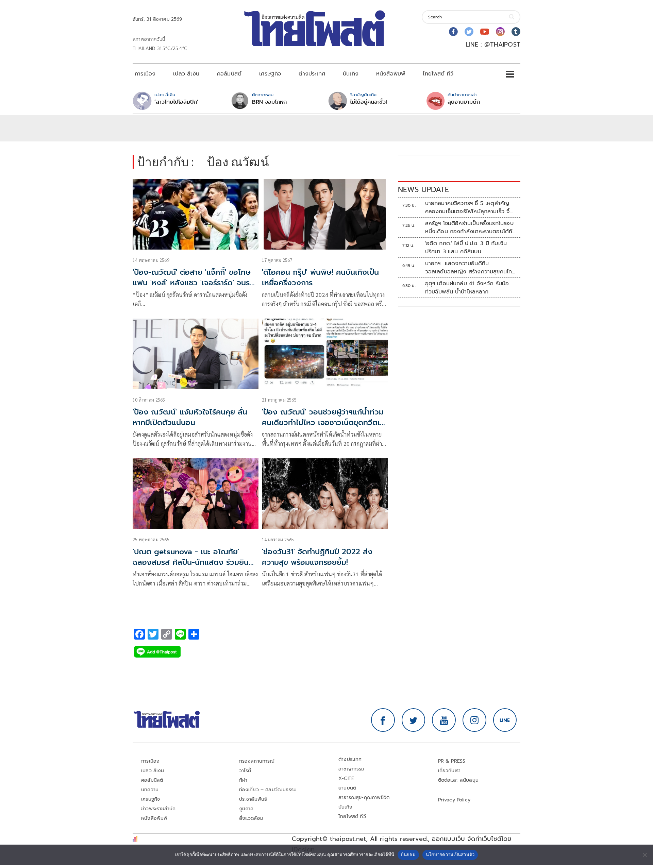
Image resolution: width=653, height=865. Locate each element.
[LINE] (505, 720)
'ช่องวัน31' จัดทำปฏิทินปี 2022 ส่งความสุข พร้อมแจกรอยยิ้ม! (317, 557)
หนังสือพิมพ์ (390, 74)
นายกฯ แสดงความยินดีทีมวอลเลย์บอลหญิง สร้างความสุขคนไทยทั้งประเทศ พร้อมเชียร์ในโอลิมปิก (470, 267)
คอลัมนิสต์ (229, 74)
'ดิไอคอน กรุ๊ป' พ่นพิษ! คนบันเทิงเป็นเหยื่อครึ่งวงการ (320, 277)
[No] (644, 854)
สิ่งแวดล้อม (251, 818)
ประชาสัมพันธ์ (253, 799)
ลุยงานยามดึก (464, 102)
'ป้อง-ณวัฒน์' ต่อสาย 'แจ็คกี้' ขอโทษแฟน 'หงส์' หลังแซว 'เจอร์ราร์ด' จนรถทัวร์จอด (193, 283)
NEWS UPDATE (423, 189)
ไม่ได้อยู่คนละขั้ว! (368, 102)
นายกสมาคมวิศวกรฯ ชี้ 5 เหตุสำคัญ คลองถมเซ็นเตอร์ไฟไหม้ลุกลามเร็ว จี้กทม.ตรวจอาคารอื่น (469, 207)
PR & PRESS (452, 761)
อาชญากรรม (351, 769)
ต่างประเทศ (312, 74)
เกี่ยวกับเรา (449, 770)
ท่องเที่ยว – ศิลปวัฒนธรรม (268, 789)
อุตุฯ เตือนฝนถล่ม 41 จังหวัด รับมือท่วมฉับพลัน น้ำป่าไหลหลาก (467, 287)
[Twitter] (469, 31)
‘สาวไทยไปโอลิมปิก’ (176, 102)
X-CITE (346, 778)
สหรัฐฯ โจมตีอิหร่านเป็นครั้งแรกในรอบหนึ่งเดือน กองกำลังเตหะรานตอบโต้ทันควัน (470, 227)
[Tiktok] (516, 31)
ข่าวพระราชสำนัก (158, 808)
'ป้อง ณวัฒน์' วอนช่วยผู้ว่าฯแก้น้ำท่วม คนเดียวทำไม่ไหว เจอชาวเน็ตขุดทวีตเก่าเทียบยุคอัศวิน (325, 422)
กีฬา (243, 780)
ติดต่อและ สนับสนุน (458, 780)
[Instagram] (500, 31)
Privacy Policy (454, 799)
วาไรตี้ (245, 770)
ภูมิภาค (246, 808)
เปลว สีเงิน (186, 74)
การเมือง (145, 74)
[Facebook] (453, 31)
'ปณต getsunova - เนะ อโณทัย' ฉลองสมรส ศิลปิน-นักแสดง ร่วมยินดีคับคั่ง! (193, 562)
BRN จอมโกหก (269, 102)
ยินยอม (408, 854)
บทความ (149, 789)
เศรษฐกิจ (270, 74)
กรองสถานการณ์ (257, 761)
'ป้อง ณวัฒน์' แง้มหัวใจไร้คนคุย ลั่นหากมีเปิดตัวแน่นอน (190, 417)
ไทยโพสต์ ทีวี (438, 74)
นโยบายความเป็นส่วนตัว (450, 854)
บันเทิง (350, 74)
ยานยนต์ (347, 788)
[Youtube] (484, 31)
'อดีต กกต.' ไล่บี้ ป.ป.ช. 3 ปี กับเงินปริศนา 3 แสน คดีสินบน (466, 247)
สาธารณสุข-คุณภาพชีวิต (363, 797)
